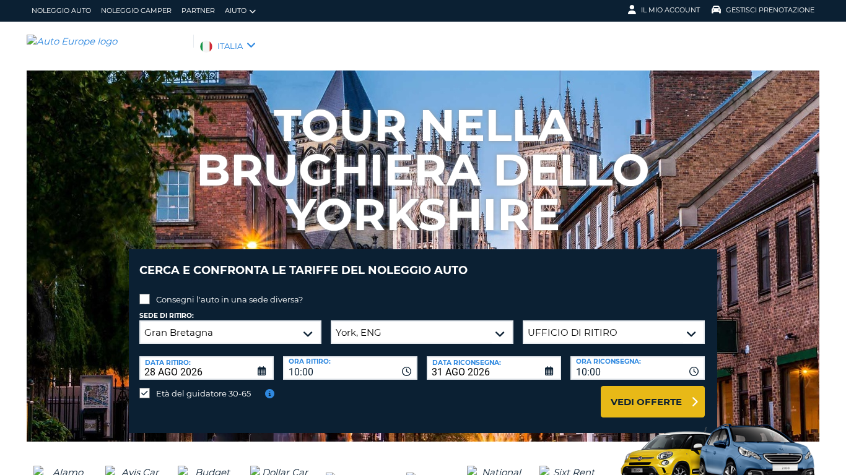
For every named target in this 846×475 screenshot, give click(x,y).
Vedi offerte (646, 402)
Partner (198, 10)
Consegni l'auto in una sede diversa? (229, 299)
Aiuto (235, 10)
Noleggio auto (61, 10)
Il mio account (670, 10)
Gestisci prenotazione (770, 10)
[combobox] (350, 368)
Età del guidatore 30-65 (203, 393)
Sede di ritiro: (166, 316)
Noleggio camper (136, 10)
